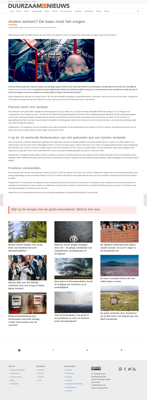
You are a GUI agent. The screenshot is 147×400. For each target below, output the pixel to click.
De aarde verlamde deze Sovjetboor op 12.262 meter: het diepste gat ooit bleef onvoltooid (119, 316)
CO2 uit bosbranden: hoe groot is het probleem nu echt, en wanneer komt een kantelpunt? (71, 318)
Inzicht (41, 373)
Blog (12, 380)
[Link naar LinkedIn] (87, 350)
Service (10, 1)
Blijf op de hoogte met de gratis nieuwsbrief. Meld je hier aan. (56, 209)
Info (40, 380)
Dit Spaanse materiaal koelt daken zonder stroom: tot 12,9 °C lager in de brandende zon (118, 248)
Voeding (69, 380)
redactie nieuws (29, 27)
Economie (70, 373)
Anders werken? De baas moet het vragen (46, 21)
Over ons (18, 1)
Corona (69, 391)
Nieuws (41, 370)
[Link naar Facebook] (53, 350)
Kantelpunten (71, 387)
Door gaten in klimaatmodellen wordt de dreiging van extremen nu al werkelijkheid (73, 284)
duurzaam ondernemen (48, 27)
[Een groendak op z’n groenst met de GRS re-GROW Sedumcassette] (1, 200)
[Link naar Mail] (121, 350)
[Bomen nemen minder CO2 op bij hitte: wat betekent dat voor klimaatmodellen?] (27, 232)
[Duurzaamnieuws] (39, 5)
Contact (34, 1)
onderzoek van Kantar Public (20, 89)
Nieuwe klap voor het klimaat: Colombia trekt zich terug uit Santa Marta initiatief (26, 285)
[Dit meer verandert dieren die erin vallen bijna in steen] (119, 265)
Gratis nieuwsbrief (18, 370)
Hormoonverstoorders (74, 384)
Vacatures (26, 1)
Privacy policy (16, 377)
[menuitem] (11, 1)
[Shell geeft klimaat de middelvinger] (145, 200)
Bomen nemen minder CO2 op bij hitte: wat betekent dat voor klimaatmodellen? (25, 248)
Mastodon (14, 384)
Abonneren (15, 373)
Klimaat (69, 377)
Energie (69, 370)
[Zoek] (137, 11)
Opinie (41, 377)
